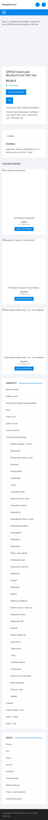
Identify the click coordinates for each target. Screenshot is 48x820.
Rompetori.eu (9, 4)
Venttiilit (13, 696)
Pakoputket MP (17, 621)
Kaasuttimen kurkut (18, 505)
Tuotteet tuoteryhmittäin (19, 22)
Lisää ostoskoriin (16, 92)
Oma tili (9, 764)
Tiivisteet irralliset (17, 662)
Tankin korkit (15, 648)
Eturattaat (14, 464)
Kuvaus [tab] (10, 136)
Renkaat (13, 628)
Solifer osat (11, 417)
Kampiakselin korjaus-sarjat (21, 519)
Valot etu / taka (16, 689)
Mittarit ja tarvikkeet (18, 601)
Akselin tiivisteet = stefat (21, 444)
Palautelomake (12, 778)
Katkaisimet (15, 539)
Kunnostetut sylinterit (19, 567)
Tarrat (12, 655)
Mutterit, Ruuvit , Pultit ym (21, 607)
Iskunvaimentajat (21, 112)
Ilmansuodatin (16, 471)
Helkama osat (11, 396)
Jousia (13, 485)
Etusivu (5, 22)
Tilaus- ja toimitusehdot (16, 792)
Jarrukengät (15, 478)
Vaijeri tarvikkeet (17, 682)
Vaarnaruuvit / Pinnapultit (20, 676)
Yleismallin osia (17, 118)
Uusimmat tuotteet (14, 799)
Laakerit (13, 580)
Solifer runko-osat (17, 115)
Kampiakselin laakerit (19, 526)
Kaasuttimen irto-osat (19, 498)
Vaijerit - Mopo (12, 717)
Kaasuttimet (15, 512)
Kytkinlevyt (15, 573)
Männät (13, 594)
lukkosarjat (14, 587)
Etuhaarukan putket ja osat (21, 457)
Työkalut (9, 703)
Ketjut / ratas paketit (18, 553)
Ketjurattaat (15, 546)
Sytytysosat (15, 642)
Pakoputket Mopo (18, 614)
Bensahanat (15, 451)
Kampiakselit (15, 532)
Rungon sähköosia (18, 635)
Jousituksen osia (17, 492)
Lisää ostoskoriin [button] (24, 229)
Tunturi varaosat (12, 430)
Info (7, 751)
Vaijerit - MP (11, 723)
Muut (8, 410)
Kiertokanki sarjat (17, 560)
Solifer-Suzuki (11, 423)
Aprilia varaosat (12, 389)
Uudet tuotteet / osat (15, 710)
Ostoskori (10, 771)
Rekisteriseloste (13, 785)
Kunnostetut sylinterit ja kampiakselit (21, 403)
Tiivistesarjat (15, 669)
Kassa (8, 758)
